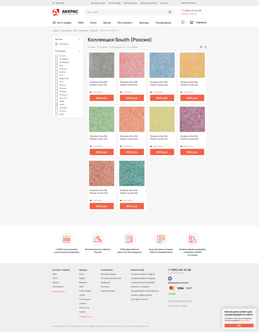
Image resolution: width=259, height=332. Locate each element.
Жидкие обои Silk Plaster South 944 (189, 83)
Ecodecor (63, 69)
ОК (239, 325)
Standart (63, 107)
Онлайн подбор (114, 3)
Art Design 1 (64, 59)
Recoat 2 (63, 98)
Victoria (62, 111)
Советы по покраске (140, 286)
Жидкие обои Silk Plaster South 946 (129, 137)
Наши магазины (108, 291)
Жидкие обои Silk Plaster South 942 (129, 83)
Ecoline (62, 72)
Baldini (82, 278)
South (61, 104)
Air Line (62, 56)
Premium (63, 88)
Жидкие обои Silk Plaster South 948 (189, 137)
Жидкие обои (83, 30)
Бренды (144, 22)
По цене (91, 47)
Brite (81, 286)
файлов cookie (244, 320)
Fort (61, 75)
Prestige (63, 91)
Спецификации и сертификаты (145, 291)
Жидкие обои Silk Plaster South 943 (159, 83)
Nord (61, 81)
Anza (81, 274)
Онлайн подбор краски (141, 295)
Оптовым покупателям (111, 278)
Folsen (82, 311)
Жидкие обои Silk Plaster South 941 (98, 83)
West (61, 114)
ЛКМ (80, 22)
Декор (107, 22)
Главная (55, 30)
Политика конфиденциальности (180, 301)
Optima (62, 85)
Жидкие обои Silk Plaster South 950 (129, 192)
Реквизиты (105, 282)
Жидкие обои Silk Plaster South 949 (99, 192)
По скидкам (102, 47)
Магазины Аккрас (109, 274)
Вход (183, 3)
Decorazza (84, 307)
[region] (68, 77)
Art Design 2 (64, 62)
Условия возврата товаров (143, 278)
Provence (63, 94)
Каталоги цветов (130, 3)
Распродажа (163, 22)
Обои (93, 22)
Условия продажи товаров (143, 274)
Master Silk (64, 78)
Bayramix (83, 282)
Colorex (82, 303)
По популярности (117, 47)
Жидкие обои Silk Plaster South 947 (159, 137)
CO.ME (82, 295)
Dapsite (184, 306)
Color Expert (85, 299)
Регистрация (191, 3)
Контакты (164, 3)
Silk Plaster (94, 30)
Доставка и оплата (98, 3)
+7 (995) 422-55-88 (191, 10)
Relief (61, 101)
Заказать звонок (188, 13)
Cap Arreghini (85, 291)
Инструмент (125, 22)
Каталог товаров (66, 30)
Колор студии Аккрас (65, 12)
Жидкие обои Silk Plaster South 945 (99, 137)
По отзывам (132, 47)
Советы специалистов (148, 3)
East (61, 65)
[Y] (170, 12)
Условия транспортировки (143, 282)
